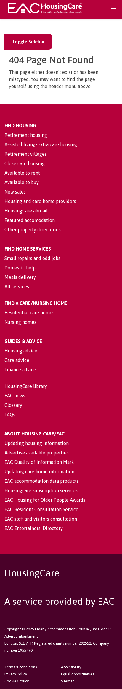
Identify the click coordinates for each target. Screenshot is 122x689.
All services (16, 286)
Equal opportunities (77, 674)
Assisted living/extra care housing (40, 144)
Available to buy (21, 182)
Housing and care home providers (40, 201)
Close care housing (24, 163)
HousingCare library (25, 386)
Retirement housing (25, 135)
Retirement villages (25, 154)
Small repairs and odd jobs (32, 258)
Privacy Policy (15, 674)
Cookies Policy (16, 681)
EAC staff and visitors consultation (40, 518)
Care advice (16, 360)
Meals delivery (20, 277)
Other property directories (32, 229)
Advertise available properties (36, 452)
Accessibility (71, 667)
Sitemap (68, 681)
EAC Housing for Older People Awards (44, 500)
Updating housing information (36, 443)
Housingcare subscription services (41, 490)
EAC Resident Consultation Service (41, 509)
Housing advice (20, 350)
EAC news (14, 395)
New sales (15, 191)
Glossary (13, 405)
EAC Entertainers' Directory (33, 528)
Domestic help (20, 267)
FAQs (9, 414)
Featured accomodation (29, 220)
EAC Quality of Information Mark (39, 462)
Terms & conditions (20, 667)
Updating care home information (39, 471)
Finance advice (20, 369)
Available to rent (22, 173)
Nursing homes (20, 322)
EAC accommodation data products (41, 481)
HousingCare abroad (26, 210)
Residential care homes (29, 312)
